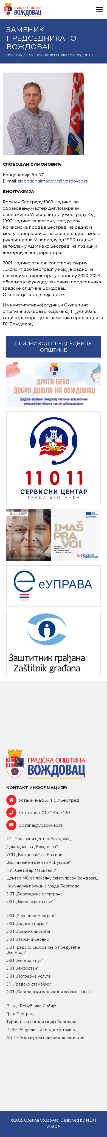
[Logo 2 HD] (53, 643)
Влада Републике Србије (31, 1005)
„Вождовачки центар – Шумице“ (38, 862)
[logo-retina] (22, 9)
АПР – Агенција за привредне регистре (45, 1037)
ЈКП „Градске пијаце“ (27, 923)
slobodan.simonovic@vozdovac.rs (53, 181)
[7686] (53, 384)
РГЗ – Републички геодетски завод (41, 1029)
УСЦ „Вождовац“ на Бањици (34, 854)
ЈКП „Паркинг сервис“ (28, 939)
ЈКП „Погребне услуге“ (29, 976)
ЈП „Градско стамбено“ (29, 984)
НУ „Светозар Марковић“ (31, 870)
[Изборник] (99, 9)
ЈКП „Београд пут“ (24, 960)
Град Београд (19, 1013)
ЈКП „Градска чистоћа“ (28, 931)
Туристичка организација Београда (41, 1021)
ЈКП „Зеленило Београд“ (31, 915)
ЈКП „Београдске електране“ (35, 894)
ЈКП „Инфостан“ (22, 968)
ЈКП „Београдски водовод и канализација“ (48, 991)
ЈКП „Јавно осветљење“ (30, 901)
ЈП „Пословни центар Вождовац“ (39, 838)
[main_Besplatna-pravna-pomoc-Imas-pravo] (53, 535)
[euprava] (53, 586)
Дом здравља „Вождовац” (32, 846)
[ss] (53, 458)
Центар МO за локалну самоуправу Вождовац (52, 878)
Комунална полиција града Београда (42, 886)
